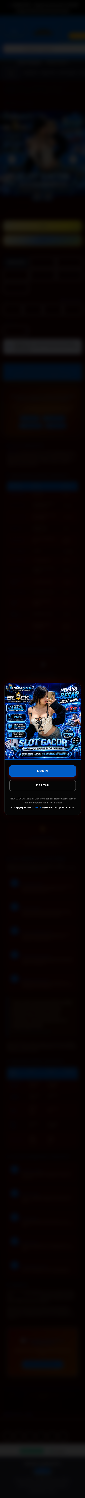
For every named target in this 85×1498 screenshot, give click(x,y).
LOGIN (42, 771)
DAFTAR (42, 785)
